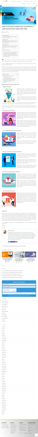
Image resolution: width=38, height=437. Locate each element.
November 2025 (4, 340)
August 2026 (3, 326)
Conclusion (4, 82)
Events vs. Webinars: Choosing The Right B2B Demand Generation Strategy (12, 272)
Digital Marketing (6, 32)
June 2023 (3, 376)
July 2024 (3, 359)
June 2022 (3, 395)
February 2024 (4, 362)
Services (18, 1)
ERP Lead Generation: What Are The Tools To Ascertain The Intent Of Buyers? (12, 275)
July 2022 (3, 393)
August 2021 (3, 410)
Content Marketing (4, 304)
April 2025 (3, 347)
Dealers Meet (4, 313)
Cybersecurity (4, 309)
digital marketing (9, 63)
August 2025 (3, 342)
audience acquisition (33, 222)
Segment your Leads (6, 76)
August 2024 (3, 357)
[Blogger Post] (1, 13)
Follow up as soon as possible (7, 77)
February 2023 (4, 383)
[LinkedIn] (8, 241)
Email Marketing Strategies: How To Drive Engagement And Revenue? (7, 259)
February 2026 (4, 337)
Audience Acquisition (5, 301)
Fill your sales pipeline (5, 318)
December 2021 (4, 403)
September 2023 (4, 371)
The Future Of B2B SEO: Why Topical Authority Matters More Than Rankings (12, 270)
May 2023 (3, 378)
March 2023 (3, 381)
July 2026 (3, 328)
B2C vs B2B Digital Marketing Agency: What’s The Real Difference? (19, 259)
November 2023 (4, 367)
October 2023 (4, 369)
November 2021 (4, 405)
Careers (28, 3)
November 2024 (4, 352)
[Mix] (1, 14)
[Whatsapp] (1, 11)
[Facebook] (1, 6)
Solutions (13, 1)
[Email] (16, 241)
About (31, 1)
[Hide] (0, 16)
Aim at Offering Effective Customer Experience (9, 78)
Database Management (5, 311)
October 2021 (4, 407)
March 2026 (3, 335)
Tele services (3, 321)
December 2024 (4, 350)
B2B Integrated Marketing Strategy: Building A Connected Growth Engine (12, 277)
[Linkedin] (1, 9)
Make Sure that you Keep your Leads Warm (9, 80)
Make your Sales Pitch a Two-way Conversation (10, 79)
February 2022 (4, 400)
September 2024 (4, 355)
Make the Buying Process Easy (7, 81)
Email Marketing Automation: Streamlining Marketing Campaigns (30, 259)
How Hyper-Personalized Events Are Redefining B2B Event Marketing (11, 274)
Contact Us (34, 3)
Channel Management (5, 302)
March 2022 (3, 398)
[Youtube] (26, 433)
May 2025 (3, 345)
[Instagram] (23, 433)
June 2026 (3, 330)
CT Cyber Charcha (26, 1)
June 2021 (3, 412)
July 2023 (3, 374)
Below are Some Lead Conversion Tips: (8, 75)
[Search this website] (19, 265)
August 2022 (3, 391)
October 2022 (4, 388)
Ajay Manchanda (11, 230)
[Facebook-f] (19, 433)
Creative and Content (5, 306)
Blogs (35, 1)
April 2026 (3, 333)
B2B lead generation (21, 222)
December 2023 (4, 366)
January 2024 (3, 364)
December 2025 (4, 338)
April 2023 (3, 379)
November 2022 (4, 386)
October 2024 (4, 354)
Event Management (4, 316)
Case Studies (23, 3)
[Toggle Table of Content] (17, 74)
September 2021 (4, 408)
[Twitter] (1, 8)
